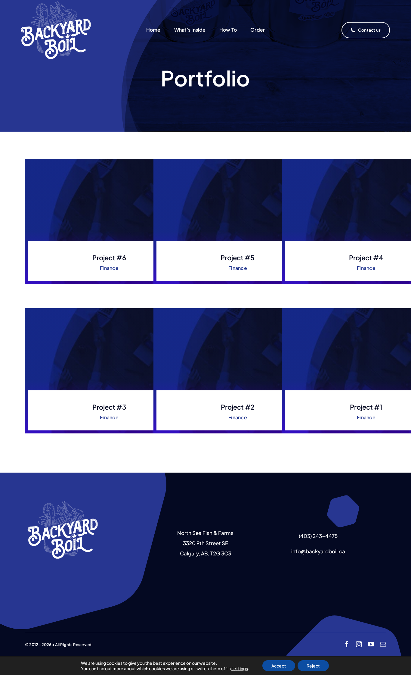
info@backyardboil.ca (318, 551)
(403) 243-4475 (318, 536)
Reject (313, 665)
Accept (278, 665)
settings (239, 668)
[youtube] (371, 644)
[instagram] (359, 644)
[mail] (383, 644)
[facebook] (347, 644)
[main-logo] (62, 502)
